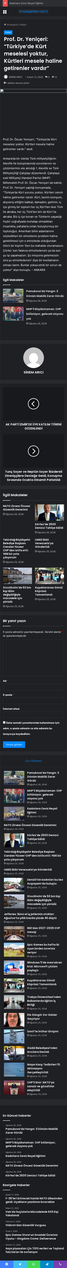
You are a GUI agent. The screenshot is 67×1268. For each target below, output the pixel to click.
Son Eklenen (33, 761)
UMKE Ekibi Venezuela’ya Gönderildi (44, 543)
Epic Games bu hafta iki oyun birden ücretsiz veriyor (43, 948)
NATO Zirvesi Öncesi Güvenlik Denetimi (16, 507)
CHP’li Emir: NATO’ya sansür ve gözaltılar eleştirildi (40, 1086)
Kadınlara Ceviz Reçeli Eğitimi (26, 3)
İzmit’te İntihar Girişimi (42, 1031)
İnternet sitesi (11, 708)
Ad (5, 680)
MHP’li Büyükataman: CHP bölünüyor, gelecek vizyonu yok (44, 314)
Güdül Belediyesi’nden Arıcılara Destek (42, 1050)
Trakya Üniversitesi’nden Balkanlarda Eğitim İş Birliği (44, 1001)
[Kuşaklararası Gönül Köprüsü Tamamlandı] (49, 576)
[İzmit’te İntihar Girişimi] (14, 1036)
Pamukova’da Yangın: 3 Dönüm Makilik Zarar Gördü (43, 776)
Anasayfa (11, 24)
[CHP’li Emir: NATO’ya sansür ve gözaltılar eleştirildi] (14, 1087)
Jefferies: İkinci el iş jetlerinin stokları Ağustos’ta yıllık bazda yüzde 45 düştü (30, 916)
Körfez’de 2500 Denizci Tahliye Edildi (49, 526)
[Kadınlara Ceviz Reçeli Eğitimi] (14, 814)
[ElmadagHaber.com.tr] (33, 11)
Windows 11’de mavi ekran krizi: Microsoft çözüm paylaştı (44, 966)
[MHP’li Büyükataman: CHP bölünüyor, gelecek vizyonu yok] (13, 314)
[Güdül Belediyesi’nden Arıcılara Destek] (14, 1053)
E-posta (8, 694)
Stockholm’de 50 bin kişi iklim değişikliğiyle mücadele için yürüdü (17, 595)
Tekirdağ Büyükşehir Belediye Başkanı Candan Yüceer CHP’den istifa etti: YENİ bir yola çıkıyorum (16, 548)
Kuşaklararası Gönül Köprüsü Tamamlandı (42, 982)
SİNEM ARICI (15, 77)
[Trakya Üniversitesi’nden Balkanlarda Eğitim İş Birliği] (14, 1002)
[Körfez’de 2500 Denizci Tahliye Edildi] (49, 512)
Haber (23, 24)
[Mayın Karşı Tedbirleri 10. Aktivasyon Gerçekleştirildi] (14, 1070)
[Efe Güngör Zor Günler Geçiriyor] (14, 1020)
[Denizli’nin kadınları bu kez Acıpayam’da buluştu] (14, 885)
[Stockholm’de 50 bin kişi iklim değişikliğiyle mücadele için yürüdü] (17, 576)
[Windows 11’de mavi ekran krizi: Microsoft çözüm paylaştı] (14, 968)
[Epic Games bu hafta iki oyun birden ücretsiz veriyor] (14, 950)
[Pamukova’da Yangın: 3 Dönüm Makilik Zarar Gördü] (13, 296)
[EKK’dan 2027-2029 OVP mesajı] (14, 933)
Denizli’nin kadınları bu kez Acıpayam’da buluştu (45, 881)
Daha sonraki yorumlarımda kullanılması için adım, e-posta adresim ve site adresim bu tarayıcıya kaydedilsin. (31, 728)
